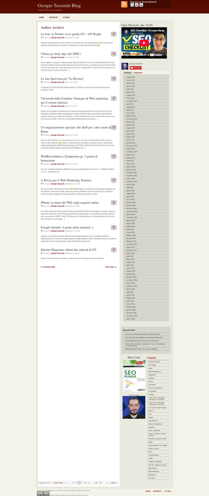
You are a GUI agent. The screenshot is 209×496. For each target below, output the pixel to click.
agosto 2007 (130, 253)
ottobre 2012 (130, 122)
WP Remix (86, 490)
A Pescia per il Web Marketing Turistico (66, 180)
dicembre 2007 (131, 241)
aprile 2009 (130, 196)
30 (101, 483)
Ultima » (114, 483)
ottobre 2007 (130, 247)
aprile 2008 (130, 229)
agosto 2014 (130, 86)
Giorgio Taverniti (57, 38)
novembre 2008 (131, 211)
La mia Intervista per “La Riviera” (62, 78)
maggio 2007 (130, 262)
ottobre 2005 (130, 319)
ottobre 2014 (130, 83)
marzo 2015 (130, 80)
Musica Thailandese (155, 424)
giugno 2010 (130, 155)
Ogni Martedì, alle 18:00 (137, 25)
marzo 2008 (130, 232)
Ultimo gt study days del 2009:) (61, 54)
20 (96, 483)
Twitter (151, 458)
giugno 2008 (130, 223)
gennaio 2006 (130, 310)
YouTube (152, 478)
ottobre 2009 (130, 178)
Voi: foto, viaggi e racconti (157, 465)
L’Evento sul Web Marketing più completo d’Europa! (142, 334)
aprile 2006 (130, 301)
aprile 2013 (130, 110)
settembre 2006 (131, 286)
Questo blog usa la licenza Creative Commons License (69, 495)
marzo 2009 (130, 199)
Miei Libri (134, 357)
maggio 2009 (130, 193)
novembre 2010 (131, 146)
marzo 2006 (130, 304)
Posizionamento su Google (158, 445)
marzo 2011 (130, 140)
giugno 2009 (130, 190)
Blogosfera (152, 375)
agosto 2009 (130, 184)
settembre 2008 (131, 217)
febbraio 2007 (131, 271)
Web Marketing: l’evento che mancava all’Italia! (141, 349)
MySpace (152, 427)
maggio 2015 (130, 77)
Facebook (152, 384)
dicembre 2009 (131, 172)
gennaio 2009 (130, 205)
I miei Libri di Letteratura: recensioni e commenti (157, 398)
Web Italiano (153, 468)
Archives (127, 73)
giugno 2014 (130, 92)
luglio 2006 (130, 292)
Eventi (151, 381)
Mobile (151, 417)
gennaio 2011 (130, 143)
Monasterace (153, 421)
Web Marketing (154, 471)
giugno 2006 (130, 295)
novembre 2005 (131, 316)
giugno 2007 (130, 259)
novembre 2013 (131, 101)
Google (151, 394)
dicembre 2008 (131, 208)
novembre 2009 (131, 175)
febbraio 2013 (131, 116)
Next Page (109, 267)
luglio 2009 (130, 187)
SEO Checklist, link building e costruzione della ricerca (144, 337)
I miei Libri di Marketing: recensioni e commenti (157, 403)
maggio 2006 (130, 298)
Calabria (151, 378)
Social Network (154, 455)
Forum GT (53, 17)
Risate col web (154, 448)
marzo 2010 (130, 164)
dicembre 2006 (131, 277)
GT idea (66, 17)
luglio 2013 (130, 104)
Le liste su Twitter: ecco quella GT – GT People (71, 34)
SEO (150, 452)
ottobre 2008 (130, 214)
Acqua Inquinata (154, 362)
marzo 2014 (130, 98)
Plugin (151, 442)
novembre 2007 (131, 244)
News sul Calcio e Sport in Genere (158, 434)
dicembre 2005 (131, 313)
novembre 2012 (131, 119)
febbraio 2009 (131, 202)
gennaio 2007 (130, 274)
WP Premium (72, 490)
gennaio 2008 (130, 238)
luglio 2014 (130, 89)
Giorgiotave (153, 391)
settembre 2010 (131, 152)
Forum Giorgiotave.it (156, 388)
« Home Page (57, 483)
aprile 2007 (130, 265)
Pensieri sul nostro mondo (157, 439)
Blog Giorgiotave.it (155, 371)
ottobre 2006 (130, 283)
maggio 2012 (130, 128)
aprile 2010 (130, 161)
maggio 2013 (130, 107)
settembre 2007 (131, 250)
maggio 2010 (130, 158)
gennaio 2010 (130, 169)
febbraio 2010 (131, 167)
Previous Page (49, 267)
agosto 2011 (130, 131)
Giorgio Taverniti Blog (59, 5)
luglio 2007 (130, 256)
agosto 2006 (130, 289)
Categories (138, 73)
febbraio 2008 (131, 235)
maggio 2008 (130, 226)
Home (41, 17)
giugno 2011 (130, 134)
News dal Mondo (154, 430)
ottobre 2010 (130, 149)
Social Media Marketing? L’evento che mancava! (141, 341)
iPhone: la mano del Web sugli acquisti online (70, 202)
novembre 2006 (131, 280)
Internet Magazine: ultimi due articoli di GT (68, 250)
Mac (150, 414)
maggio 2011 (130, 137)
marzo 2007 (130, 268)
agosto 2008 (130, 220)
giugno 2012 (130, 125)
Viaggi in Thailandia (155, 461)
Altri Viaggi (152, 365)
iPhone (151, 411)
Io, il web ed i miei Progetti (157, 407)
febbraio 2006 (131, 307)
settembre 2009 (131, 181)
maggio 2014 (130, 95)
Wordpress (152, 475)
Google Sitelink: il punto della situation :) (67, 227)
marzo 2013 (130, 113)
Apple (150, 368)
